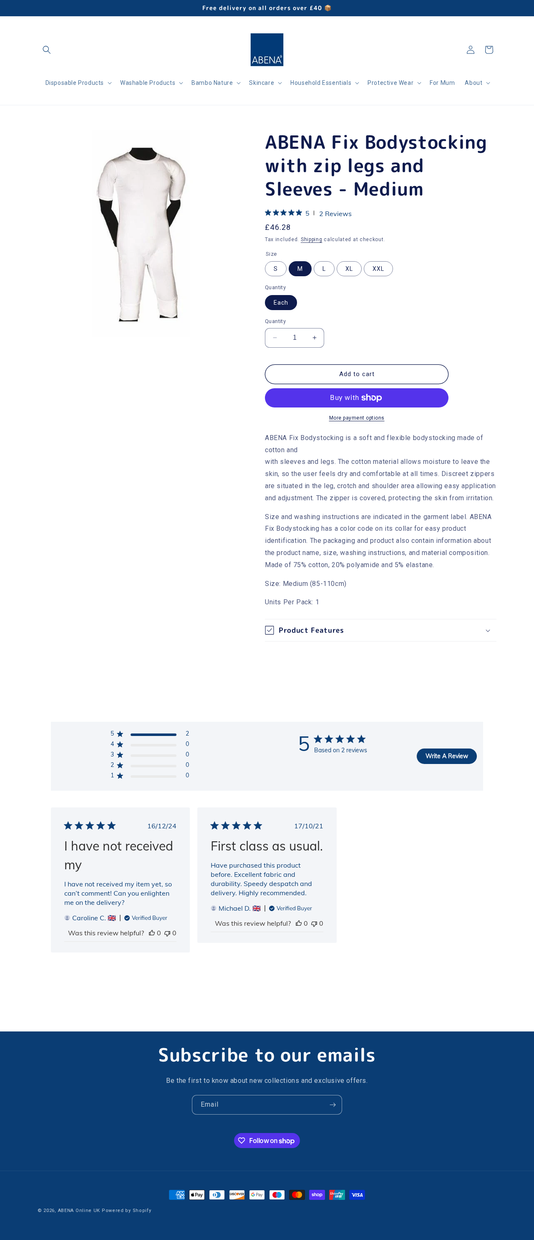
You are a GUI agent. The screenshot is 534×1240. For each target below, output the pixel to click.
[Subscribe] (332, 1105)
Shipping (311, 239)
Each (281, 302)
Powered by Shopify (126, 1210)
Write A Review (447, 756)
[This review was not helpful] (167, 933)
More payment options (357, 418)
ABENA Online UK (79, 1210)
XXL (378, 268)
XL (349, 268)
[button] (47, 50)
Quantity (275, 321)
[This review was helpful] (152, 933)
